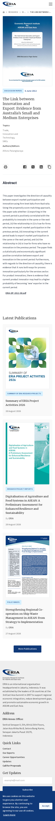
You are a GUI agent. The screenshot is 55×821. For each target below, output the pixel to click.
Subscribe (27, 789)
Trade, (6, 130)
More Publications (27, 648)
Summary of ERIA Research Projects (24, 393)
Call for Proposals (12, 765)
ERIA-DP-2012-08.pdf (16, 293)
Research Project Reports (20, 489)
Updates (7, 761)
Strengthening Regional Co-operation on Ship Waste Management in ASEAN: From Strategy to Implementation (25, 616)
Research (13, 12)
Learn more (9, 815)
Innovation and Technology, (10, 135)
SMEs (5, 141)
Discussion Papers (24, 12)
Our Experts (9, 753)
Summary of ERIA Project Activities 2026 (22, 403)
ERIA (11, 518)
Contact (7, 748)
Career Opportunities (14, 757)
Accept (45, 806)
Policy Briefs (13, 602)
